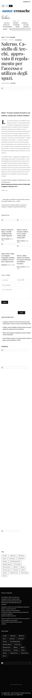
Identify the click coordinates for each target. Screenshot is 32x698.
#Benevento (21, 555)
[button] (3, 6)
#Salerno (5, 573)
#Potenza (16, 570)
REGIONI (8, 37)
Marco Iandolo (5, 239)
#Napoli (22, 567)
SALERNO (12, 37)
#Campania (12, 558)
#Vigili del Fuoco (14, 573)
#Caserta (5, 561)
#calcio (4, 558)
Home (2, 37)
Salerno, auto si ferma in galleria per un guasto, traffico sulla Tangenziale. (22, 234)
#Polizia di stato (6, 570)
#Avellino (5, 555)
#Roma (23, 570)
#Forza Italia (17, 564)
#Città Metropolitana (15, 561)
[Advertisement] (16, 413)
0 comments (18, 39)
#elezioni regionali (7, 564)
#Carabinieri (21, 558)
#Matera (16, 567)
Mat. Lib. (5, 575)
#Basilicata (13, 555)
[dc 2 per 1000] (17, 446)
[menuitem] (6, 23)
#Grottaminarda (6, 567)
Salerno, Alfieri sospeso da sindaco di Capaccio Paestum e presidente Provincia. (23, 260)
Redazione (4, 265)
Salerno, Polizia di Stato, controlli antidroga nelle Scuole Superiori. (7, 233)
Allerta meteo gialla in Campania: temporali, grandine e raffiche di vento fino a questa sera (8, 258)
